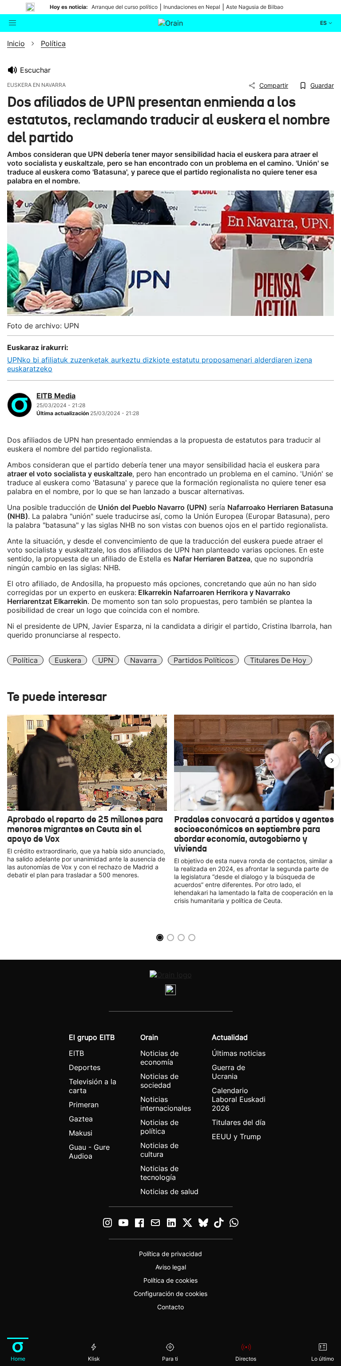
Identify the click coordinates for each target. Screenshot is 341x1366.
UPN (105, 660)
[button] (332, 760)
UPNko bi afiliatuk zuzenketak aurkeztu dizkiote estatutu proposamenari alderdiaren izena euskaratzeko (159, 364)
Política (25, 660)
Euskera (68, 660)
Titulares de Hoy (278, 660)
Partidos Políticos (203, 660)
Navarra (143, 660)
